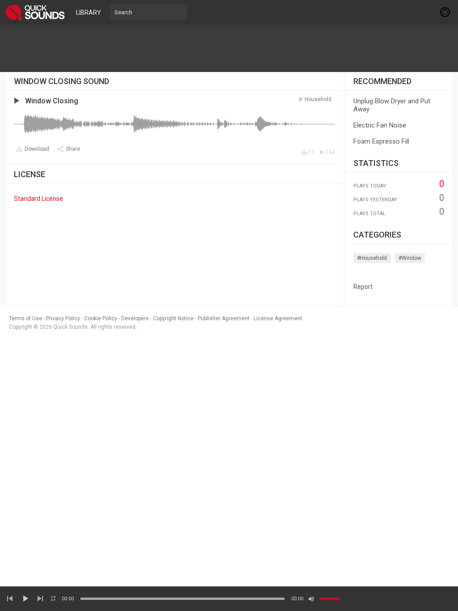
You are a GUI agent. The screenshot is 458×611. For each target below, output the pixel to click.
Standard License (38, 198)
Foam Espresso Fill (381, 141)
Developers (135, 318)
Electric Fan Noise (379, 125)
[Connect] (445, 12)
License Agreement (278, 318)
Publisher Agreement (224, 318)
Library (88, 12)
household (318, 99)
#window (410, 258)
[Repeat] (53, 598)
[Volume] (329, 599)
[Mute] (311, 599)
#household (372, 258)
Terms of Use (25, 318)
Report (363, 286)
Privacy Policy (63, 318)
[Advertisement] (229, 48)
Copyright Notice (173, 318)
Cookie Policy (100, 318)
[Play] (25, 598)
